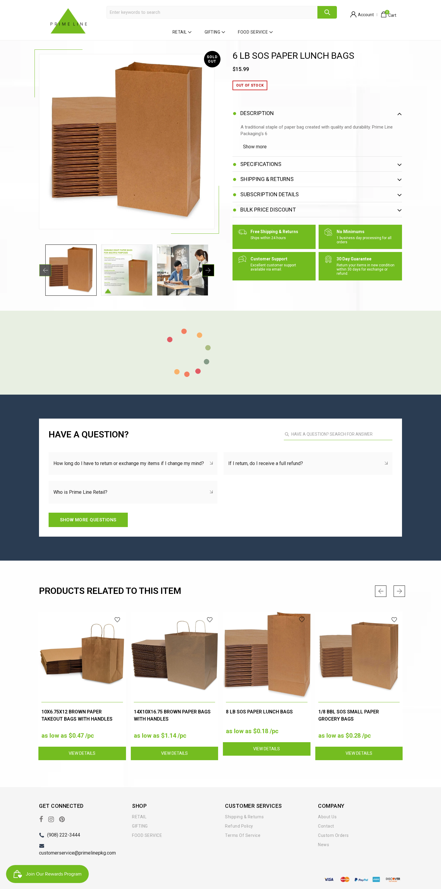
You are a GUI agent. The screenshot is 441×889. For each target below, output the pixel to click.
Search (327, 12)
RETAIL (179, 32)
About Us (327, 816)
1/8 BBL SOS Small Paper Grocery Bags (348, 715)
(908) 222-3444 (63, 835)
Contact (326, 826)
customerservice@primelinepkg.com (77, 853)
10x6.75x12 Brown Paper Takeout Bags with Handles (76, 715)
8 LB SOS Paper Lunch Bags (259, 712)
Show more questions (88, 520)
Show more (255, 147)
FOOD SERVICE (253, 32)
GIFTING (212, 32)
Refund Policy (239, 826)
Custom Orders (333, 835)
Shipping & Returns (244, 816)
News (323, 844)
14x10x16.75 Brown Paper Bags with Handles (172, 715)
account (366, 14)
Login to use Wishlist (117, 620)
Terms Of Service (242, 835)
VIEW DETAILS (82, 753)
